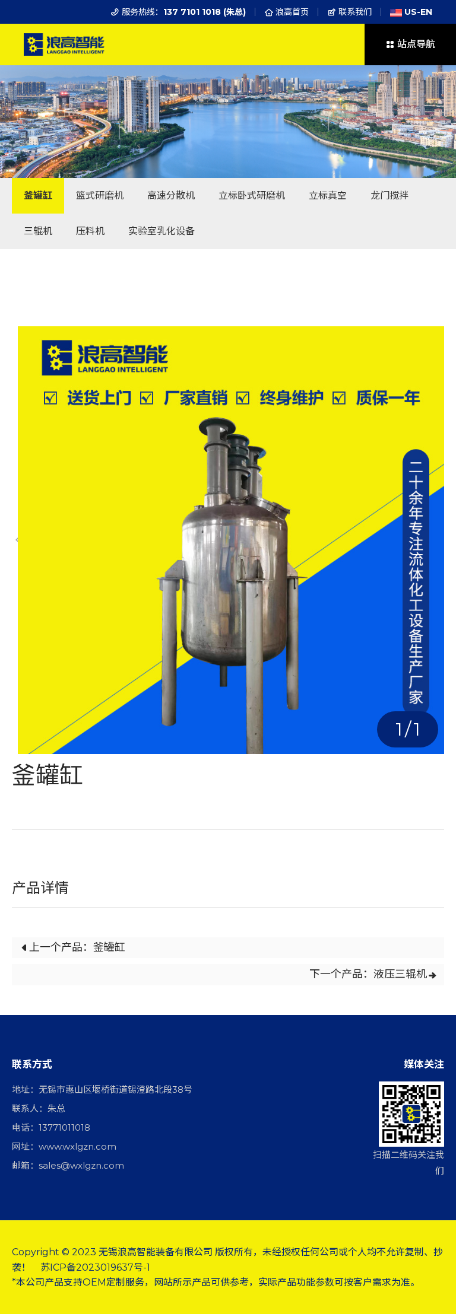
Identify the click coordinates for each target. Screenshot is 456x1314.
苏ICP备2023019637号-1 (95, 1267)
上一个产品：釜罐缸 (77, 947)
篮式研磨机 (100, 195)
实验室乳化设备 (161, 231)
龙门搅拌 (389, 195)
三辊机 (38, 231)
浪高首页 (291, 12)
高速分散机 (171, 195)
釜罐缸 (38, 195)
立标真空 (328, 195)
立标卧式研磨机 (251, 195)
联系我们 (354, 12)
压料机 (90, 231)
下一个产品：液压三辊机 (368, 974)
